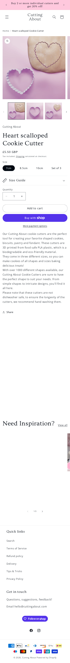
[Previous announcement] (6, 4)
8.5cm (24, 168)
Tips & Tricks (14, 571)
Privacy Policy (15, 578)
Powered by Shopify (46, 657)
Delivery (12, 563)
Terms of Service (17, 548)
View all (62, 425)
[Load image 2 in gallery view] (35, 111)
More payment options (35, 226)
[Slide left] (3, 111)
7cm (8, 168)
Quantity (8, 189)
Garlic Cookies (22, 439)
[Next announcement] (63, 4)
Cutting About (29, 657)
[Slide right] (66, 111)
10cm (39, 168)
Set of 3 (56, 168)
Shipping (20, 156)
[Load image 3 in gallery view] (53, 111)
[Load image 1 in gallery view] (16, 111)
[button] (7, 17)
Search (11, 540)
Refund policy (15, 556)
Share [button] (10, 312)
